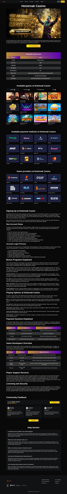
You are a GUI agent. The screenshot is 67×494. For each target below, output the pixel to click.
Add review (55, 402)
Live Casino (26, 89)
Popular (12, 89)
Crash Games (39, 89)
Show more (33, 420)
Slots (53, 89)
